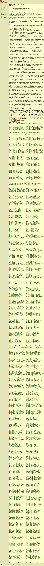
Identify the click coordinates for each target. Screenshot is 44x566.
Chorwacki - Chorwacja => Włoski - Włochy (33, 194)
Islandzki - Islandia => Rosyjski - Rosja (33, 327)
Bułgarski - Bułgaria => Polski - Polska (15, 176)
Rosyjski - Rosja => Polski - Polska (32, 422)
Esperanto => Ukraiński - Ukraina (15, 234)
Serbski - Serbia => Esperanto (31, 444)
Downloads (2, 8)
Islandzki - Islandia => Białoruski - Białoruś (33, 319)
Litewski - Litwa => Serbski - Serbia (15, 342)
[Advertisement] (4, 33)
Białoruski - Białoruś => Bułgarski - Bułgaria (33, 155)
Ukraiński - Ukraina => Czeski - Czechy (16, 498)
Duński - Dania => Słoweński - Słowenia (16, 220)
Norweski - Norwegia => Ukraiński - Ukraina (34, 384)
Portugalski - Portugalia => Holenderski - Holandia (17, 407)
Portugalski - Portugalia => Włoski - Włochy (33, 413)
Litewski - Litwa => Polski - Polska (15, 340)
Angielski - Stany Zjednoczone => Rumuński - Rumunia (35, 136)
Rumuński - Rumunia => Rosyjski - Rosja (16, 437)
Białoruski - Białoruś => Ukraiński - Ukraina (33, 166)
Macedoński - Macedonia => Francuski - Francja (34, 350)
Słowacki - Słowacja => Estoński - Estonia (33, 472)
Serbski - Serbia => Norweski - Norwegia (16, 449)
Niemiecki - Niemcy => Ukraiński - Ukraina (16, 371)
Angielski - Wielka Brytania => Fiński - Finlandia (34, 145)
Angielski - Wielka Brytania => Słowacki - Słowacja (17, 152)
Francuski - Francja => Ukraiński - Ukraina (33, 274)
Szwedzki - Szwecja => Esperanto (32, 458)
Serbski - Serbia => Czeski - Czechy (32, 443)
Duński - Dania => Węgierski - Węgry (15, 221)
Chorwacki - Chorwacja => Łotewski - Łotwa (34, 195)
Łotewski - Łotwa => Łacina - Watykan (33, 562)
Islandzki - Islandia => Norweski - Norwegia (16, 326)
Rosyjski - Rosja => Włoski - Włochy (15, 427)
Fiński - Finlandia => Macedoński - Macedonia (34, 256)
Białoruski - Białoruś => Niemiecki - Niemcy (33, 161)
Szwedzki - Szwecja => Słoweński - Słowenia (34, 466)
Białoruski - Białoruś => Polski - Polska (33, 162)
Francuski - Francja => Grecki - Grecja (33, 267)
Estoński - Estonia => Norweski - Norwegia (16, 244)
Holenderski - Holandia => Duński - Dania (16, 308)
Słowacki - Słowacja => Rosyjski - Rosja (16, 478)
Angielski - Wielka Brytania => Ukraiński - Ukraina (17, 153)
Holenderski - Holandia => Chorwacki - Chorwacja (17, 307)
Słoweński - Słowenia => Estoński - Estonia (16, 486)
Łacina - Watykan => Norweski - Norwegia (16, 544)
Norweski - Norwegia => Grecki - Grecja (16, 378)
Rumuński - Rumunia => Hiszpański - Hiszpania (34, 433)
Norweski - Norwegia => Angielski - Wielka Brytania (17, 374)
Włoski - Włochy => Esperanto (14, 526)
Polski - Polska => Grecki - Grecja (32, 391)
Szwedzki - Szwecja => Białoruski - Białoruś (16, 456)
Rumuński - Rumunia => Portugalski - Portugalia (34, 436)
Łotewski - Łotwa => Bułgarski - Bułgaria (16, 551)
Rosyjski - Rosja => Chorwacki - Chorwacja (16, 416)
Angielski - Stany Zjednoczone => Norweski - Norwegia (35, 134)
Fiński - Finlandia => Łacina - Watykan (33, 262)
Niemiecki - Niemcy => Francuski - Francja (16, 364)
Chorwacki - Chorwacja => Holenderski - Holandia (34, 187)
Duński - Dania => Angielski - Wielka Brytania (17, 210)
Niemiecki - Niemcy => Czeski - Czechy (33, 362)
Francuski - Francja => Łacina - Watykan (16, 276)
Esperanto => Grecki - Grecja (14, 227)
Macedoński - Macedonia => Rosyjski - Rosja (34, 355)
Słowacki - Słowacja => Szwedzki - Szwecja (33, 479)
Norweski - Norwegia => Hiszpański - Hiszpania (34, 378)
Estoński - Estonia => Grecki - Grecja (32, 240)
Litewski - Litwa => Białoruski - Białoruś (16, 333)
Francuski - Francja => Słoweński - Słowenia (16, 274)
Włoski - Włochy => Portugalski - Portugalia (33, 531)
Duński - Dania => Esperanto (31, 212)
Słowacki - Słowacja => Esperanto (15, 472)
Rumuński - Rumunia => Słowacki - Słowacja (34, 438)
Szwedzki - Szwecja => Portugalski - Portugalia (17, 464)
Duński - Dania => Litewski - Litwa (32, 215)
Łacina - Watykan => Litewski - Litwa (33, 542)
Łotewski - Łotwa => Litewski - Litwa (15, 556)
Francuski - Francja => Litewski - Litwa (33, 269)
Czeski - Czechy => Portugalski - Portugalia (33, 204)
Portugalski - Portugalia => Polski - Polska (16, 409)
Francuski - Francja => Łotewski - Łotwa (33, 276)
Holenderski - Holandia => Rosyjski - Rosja (16, 314)
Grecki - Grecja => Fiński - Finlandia (32, 280)
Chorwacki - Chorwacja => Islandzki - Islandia (16, 188)
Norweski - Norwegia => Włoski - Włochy (33, 385)
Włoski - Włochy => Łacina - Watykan (15, 535)
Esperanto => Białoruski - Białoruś (15, 224)
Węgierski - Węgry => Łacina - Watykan (33, 521)
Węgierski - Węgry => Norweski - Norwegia (16, 517)
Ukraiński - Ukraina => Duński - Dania (33, 498)
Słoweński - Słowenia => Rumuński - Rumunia (17, 492)
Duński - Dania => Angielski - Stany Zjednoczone (34, 209)
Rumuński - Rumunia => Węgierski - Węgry (16, 440)
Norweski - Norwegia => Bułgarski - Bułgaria (16, 375)
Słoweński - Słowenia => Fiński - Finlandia (33, 486)
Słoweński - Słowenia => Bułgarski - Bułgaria (34, 483)
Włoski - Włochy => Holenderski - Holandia (16, 528)
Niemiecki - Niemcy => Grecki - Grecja (33, 364)
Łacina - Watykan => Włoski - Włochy (33, 548)
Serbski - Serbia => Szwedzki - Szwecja (16, 452)
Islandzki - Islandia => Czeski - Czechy (15, 321)
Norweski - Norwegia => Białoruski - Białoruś (34, 374)
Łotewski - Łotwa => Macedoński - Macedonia (34, 556)
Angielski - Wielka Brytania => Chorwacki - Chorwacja (18, 143)
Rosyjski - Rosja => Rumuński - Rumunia (33, 423)
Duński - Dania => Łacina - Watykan (15, 222)
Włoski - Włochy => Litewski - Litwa (15, 529)
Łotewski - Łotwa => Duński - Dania (32, 552)
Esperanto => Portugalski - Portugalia (32, 231)
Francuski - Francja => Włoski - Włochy (33, 275)
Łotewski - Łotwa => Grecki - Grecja (15, 554)
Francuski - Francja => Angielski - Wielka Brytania (17, 264)
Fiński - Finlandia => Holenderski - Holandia (16, 255)
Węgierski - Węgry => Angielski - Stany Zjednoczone (17, 509)
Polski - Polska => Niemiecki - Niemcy (33, 394)
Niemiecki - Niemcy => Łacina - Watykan (33, 372)
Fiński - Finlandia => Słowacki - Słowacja (16, 260)
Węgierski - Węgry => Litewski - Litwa (33, 515)
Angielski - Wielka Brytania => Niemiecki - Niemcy (17, 148)
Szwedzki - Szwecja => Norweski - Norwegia (16, 463)
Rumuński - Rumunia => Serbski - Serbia (33, 437)
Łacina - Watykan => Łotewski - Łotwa (15, 549)
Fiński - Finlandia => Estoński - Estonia (15, 253)
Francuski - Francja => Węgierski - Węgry (16, 275)
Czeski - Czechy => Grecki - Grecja (15, 200)
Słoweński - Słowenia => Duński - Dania (16, 485)
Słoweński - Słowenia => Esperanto (32, 485)
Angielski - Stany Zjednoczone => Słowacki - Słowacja (18, 138)
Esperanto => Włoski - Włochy (14, 235)
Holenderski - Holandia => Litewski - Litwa (16, 311)
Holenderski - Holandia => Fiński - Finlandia (33, 309)
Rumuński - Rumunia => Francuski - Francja (33, 432)
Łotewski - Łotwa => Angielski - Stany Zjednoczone (35, 549)
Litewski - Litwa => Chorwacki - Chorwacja (16, 334)
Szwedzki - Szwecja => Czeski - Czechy (33, 457)
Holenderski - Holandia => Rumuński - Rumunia (34, 314)
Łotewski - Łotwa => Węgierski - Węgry (33, 561)
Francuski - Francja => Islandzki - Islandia (16, 269)
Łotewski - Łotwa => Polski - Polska (15, 558)
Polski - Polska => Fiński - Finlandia (32, 390)
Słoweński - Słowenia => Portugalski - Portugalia (17, 491)
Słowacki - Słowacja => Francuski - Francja (33, 473)
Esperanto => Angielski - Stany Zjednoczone (16, 223)
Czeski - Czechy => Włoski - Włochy (15, 208)
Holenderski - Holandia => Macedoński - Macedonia (34, 311)
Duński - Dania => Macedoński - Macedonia (16, 216)
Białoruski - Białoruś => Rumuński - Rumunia (16, 164)
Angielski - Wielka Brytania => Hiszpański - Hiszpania (35, 146)
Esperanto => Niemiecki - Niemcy (15, 230)
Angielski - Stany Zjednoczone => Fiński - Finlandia (17, 128)
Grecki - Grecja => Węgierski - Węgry (33, 288)
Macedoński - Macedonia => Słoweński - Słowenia (17, 357)
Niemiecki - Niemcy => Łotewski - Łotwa (16, 373)
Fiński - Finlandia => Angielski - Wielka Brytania (34, 250)
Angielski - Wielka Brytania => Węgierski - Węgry (34, 153)
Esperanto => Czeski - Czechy (31, 225)
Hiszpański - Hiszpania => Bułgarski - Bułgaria (17, 292)
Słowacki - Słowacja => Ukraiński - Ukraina (33, 480)
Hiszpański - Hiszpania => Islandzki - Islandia (16, 297)
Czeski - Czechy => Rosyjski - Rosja (15, 205)
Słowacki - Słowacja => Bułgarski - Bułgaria (16, 470)
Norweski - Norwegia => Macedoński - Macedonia (34, 380)
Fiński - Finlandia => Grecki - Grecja (15, 254)
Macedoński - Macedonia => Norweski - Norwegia (17, 354)
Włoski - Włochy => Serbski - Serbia (15, 533)
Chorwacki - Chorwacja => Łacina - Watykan (16, 195)
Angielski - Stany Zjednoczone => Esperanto (16, 127)
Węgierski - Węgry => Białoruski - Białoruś (16, 510)
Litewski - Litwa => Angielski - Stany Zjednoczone (17, 332)
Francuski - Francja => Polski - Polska (33, 271)
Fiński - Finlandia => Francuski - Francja (33, 253)
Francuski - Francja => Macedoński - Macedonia (17, 270)
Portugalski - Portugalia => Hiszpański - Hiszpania (34, 406)
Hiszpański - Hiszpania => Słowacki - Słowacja (34, 301)
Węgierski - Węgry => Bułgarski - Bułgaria (33, 510)
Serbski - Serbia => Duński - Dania (15, 444)
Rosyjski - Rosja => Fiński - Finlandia (32, 418)
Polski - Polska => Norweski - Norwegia (16, 395)
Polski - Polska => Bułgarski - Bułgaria (33, 388)
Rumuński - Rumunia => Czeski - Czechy (16, 430)
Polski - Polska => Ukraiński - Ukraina (15, 398)
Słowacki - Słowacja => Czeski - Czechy (16, 471)
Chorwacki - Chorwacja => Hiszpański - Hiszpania (17, 187)
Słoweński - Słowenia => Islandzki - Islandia (16, 488)
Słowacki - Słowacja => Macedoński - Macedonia (34, 475)
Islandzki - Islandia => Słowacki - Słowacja (33, 329)
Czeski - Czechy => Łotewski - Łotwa (15, 209)
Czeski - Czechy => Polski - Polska (15, 204)
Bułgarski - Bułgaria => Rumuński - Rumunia (34, 177)
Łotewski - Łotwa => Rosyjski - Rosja (15, 559)
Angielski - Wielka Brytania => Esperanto (33, 144)
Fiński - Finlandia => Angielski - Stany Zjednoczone (17, 250)
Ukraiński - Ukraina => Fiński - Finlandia (16, 500)
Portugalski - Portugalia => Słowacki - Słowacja (34, 411)
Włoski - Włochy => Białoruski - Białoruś (33, 523)
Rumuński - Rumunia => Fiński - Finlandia (16, 432)
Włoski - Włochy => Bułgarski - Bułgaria (16, 524)
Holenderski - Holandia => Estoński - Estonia (16, 309)
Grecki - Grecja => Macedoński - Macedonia (33, 283)
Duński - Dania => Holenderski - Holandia (33, 214)
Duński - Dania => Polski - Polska (32, 217)
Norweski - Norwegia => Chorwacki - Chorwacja (34, 375)
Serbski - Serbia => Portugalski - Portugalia (16, 450)
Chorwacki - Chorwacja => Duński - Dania (16, 185)
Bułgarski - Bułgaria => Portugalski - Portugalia (34, 176)
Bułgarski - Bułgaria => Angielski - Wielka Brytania (34, 168)
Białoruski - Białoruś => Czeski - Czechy (33, 156)
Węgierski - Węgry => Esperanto (32, 512)
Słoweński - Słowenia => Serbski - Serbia (33, 492)
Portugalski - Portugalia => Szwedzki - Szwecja (17, 411)
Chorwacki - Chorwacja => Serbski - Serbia (33, 192)
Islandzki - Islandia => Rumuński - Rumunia (16, 328)
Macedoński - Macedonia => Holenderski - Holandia (17, 352)
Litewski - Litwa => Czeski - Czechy (32, 334)
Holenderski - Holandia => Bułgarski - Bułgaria (34, 306)
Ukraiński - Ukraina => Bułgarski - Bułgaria (16, 497)
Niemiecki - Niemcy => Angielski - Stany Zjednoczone (18, 360)
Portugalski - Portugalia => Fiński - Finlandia (16, 405)
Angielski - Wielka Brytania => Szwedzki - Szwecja (34, 151)
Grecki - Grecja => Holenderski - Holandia (16, 282)
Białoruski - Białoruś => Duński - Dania (16, 157)
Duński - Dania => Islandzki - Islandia (15, 215)
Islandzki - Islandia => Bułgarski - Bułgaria (16, 320)
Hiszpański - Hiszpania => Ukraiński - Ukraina (34, 302)
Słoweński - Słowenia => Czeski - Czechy (33, 484)
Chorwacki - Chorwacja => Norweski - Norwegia (17, 190)
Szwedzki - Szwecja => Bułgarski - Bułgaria (33, 456)
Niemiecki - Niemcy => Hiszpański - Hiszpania (17, 365)
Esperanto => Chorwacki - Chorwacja (15, 225)
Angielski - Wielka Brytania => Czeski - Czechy (34, 143)
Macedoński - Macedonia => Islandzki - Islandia (34, 352)
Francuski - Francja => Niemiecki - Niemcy (33, 270)
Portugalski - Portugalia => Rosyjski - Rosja (33, 409)
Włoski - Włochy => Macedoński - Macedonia (34, 529)
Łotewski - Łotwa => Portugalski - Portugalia (33, 558)
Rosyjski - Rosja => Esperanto (31, 417)
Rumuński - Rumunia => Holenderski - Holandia (17, 434)
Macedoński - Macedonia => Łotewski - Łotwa (34, 359)
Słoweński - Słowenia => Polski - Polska (33, 490)
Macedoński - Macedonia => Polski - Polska (33, 354)
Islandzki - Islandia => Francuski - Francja (33, 323)
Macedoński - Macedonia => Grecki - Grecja (16, 351)
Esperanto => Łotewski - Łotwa (14, 236)
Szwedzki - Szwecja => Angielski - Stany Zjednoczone (18, 455)
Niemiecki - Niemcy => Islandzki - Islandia (16, 366)
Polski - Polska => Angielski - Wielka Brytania (34, 387)
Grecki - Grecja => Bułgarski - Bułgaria (33, 278)
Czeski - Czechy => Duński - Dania (32, 198)
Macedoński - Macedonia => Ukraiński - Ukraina (34, 357)
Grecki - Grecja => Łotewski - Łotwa (15, 290)
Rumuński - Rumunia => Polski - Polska (16, 436)
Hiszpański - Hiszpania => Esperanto (15, 294)
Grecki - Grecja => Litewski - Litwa (15, 283)
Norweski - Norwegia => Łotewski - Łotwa (33, 386)
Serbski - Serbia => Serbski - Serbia (32, 451)
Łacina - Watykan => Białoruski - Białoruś (16, 537)
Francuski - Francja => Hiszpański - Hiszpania (16, 268)
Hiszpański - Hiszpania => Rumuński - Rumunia (17, 300)
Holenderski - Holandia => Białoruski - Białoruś (17, 306)
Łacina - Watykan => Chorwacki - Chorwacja (16, 538)
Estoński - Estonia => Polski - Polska (32, 244)
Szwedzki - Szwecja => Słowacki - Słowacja (16, 466)
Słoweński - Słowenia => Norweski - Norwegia (17, 490)
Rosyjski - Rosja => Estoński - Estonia (15, 418)
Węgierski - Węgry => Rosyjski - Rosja (33, 518)
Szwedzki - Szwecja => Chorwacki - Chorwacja (17, 457)
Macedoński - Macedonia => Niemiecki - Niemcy (34, 353)
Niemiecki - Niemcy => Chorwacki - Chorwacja (17, 362)
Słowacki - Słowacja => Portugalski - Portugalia (34, 477)
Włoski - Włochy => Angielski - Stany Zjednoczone (34, 522)
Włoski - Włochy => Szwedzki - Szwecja (33, 533)
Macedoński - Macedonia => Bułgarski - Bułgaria (17, 348)
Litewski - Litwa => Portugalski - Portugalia (33, 340)
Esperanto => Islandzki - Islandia (32, 228)
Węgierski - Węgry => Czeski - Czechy (33, 511)
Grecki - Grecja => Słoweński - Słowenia (33, 287)
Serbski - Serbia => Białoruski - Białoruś (16, 442)
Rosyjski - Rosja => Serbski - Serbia (15, 424)
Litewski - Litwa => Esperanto (31, 335)
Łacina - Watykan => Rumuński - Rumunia (16, 546)
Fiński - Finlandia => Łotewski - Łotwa (15, 263)
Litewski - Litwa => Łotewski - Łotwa (15, 345)
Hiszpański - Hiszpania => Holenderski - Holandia (34, 296)
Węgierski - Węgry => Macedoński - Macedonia (17, 516)
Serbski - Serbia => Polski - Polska (32, 449)
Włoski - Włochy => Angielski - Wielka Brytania (17, 523)
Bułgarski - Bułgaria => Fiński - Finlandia (16, 172)
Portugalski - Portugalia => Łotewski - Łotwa (33, 414)
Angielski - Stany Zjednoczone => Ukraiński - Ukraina (18, 139)
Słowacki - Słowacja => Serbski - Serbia (16, 479)
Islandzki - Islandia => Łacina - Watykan (16, 331)
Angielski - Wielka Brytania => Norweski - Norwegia (35, 148)
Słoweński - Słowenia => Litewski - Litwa (33, 488)
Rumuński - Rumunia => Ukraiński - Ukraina (34, 439)
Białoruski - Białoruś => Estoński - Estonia (16, 158)
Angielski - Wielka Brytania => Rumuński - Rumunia (35, 150)
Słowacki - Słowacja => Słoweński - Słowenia (16, 480)
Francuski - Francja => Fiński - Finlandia (16, 267)
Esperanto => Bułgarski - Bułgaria (32, 224)
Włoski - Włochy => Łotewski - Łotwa (33, 535)
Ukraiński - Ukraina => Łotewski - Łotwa (33, 508)
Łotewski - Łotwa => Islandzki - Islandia (33, 555)
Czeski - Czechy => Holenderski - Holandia (16, 201)
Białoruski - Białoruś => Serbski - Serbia (33, 164)
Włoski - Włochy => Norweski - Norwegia (33, 530)
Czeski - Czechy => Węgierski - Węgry (33, 207)
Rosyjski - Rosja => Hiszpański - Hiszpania (16, 420)
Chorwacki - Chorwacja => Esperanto (32, 185)
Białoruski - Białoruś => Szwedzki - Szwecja (16, 165)
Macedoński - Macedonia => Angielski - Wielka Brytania (18, 347)
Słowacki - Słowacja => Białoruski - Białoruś (33, 469)
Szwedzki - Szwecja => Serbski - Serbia (33, 465)
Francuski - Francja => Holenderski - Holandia (34, 268)
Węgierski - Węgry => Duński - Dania (15, 512)
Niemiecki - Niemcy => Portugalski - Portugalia (34, 368)
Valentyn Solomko (10, 564)
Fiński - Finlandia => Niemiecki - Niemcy (16, 257)
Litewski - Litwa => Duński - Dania (15, 335)
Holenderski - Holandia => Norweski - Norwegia (34, 312)
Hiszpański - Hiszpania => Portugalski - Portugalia (17, 299)
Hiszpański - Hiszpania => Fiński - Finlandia (16, 295)
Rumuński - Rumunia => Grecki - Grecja (16, 433)
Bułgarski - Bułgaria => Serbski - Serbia (16, 178)
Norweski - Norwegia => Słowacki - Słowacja (34, 383)
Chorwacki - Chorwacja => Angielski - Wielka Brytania (18, 183)
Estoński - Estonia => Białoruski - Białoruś (33, 237)
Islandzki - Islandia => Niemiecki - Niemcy (33, 325)
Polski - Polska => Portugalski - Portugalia (33, 395)
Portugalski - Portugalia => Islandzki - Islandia (34, 407)
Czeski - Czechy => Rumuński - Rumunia (33, 205)
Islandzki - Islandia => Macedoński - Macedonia (17, 325)
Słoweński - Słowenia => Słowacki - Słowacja (34, 493)
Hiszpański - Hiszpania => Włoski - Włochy (33, 303)
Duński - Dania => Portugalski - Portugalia (16, 218)
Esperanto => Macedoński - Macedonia (33, 229)
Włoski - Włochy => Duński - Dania (32, 525)
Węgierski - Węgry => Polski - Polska (32, 517)
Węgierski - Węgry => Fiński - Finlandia (33, 513)
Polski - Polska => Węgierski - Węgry (32, 398)
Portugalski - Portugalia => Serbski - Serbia (33, 410)
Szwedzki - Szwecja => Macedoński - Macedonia (17, 462)
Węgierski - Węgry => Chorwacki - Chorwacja (16, 511)
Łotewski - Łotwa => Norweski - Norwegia (33, 557)
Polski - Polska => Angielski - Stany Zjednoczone (17, 387)
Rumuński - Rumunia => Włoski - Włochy (33, 440)
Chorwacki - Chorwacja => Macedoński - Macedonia (17, 189)
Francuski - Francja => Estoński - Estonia (33, 266)
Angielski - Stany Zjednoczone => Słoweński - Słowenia (35, 138)
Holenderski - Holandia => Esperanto (32, 308)
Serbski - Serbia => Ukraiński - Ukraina (33, 453)
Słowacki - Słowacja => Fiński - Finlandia (16, 473)
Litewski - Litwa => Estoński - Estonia (15, 336)
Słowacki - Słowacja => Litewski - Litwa (16, 475)
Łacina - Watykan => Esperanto (32, 539)
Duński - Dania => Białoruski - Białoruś (33, 210)
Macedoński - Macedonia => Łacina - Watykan (16, 359)
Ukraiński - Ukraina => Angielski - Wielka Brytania (17, 496)
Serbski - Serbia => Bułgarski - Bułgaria (33, 442)
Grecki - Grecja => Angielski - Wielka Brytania (34, 277)
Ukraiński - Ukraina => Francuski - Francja (33, 500)
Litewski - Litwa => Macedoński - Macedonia (34, 338)
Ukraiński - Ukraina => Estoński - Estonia (33, 499)
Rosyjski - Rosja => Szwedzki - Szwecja (33, 424)
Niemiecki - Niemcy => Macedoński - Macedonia (17, 367)
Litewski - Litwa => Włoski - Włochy (15, 344)
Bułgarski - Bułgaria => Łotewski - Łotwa (16, 181)
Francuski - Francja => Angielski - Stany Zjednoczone (35, 263)
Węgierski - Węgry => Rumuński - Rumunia (16, 519)
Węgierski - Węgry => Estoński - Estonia (16, 513)
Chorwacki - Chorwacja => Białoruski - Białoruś (34, 183)
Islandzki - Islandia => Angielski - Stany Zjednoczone (35, 318)
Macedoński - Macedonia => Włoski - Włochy (34, 358)
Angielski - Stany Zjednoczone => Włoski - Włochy (17, 140)
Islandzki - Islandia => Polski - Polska (32, 326)
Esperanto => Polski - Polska (14, 231)
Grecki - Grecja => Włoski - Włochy (15, 289)
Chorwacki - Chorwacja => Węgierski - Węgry (16, 194)
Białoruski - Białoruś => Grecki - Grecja (33, 159)
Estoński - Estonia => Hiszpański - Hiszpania (16, 241)
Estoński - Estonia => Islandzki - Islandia (16, 242)
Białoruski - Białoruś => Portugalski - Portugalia (17, 163)
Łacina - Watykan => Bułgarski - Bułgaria (33, 537)
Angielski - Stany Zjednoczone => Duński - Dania (34, 126)
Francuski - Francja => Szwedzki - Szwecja (16, 273)
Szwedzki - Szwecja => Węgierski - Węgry (33, 467)
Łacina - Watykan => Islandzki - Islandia (16, 542)
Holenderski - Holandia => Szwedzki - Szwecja (34, 315)
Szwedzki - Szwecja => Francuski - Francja (16, 460)
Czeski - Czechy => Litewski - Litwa (15, 202)
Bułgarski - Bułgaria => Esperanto (15, 171)
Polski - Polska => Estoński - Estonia (15, 390)
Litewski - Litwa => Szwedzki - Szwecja (33, 342)
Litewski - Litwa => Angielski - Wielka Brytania (34, 332)
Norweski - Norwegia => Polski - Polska (33, 381)
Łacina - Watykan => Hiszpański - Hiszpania (16, 541)
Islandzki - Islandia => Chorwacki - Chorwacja (34, 320)
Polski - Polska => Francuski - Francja (15, 391)
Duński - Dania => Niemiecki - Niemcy (33, 216)
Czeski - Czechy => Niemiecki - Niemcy (16, 203)
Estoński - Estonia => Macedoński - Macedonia (17, 243)
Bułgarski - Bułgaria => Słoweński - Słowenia (34, 179)
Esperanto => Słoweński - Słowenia (32, 233)
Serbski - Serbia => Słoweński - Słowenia (16, 453)
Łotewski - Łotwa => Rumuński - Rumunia (33, 559)
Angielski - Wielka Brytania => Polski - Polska (16, 149)
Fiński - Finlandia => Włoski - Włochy (15, 262)
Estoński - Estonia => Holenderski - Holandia (34, 241)
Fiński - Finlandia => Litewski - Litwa (15, 256)
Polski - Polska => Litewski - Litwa (32, 393)
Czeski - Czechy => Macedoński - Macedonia (34, 202)
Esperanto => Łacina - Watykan (32, 235)
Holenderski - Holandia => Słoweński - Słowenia (34, 316)
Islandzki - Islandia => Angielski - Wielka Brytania (17, 319)
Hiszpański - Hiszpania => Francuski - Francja (34, 295)
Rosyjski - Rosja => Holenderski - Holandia (33, 420)
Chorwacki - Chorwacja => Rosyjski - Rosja (33, 191)
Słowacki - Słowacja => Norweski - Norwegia (34, 476)
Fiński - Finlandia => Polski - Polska (15, 258)
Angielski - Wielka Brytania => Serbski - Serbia (17, 151)
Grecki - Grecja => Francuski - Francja (15, 281)
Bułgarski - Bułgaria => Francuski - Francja (33, 172)
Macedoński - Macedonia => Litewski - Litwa (16, 353)
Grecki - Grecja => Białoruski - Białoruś (16, 278)
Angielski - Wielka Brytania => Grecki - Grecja (17, 146)
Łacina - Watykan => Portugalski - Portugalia (16, 545)
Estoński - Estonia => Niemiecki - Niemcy (33, 243)
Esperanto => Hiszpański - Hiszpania (32, 227)
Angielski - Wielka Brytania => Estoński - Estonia (17, 145)
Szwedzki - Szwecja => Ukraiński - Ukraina (16, 467)
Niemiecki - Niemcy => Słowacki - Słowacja (16, 370)
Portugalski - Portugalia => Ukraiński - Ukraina (34, 412)
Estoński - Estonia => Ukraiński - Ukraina (33, 247)
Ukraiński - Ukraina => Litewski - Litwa (16, 502)
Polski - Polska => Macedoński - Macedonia (16, 394)
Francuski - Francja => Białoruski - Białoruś (33, 264)
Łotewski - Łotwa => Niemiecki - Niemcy (16, 557)
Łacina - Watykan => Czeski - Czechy (33, 538)
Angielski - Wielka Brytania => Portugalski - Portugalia (35, 149)
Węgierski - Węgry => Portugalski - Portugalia (16, 518)
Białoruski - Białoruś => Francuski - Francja (16, 159)
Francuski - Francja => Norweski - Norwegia (16, 271)
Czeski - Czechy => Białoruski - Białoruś (16, 197)
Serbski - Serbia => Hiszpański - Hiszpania (16, 447)
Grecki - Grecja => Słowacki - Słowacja (16, 287)
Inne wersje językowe (4, 7)
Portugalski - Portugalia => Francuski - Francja (34, 405)
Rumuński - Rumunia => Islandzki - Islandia (33, 434)
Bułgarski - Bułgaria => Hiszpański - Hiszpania (34, 173)
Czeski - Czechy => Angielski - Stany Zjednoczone (17, 196)
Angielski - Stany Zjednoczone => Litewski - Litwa (17, 132)
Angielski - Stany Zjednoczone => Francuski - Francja (35, 128)
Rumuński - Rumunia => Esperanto (15, 431)
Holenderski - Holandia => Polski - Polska (16, 313)
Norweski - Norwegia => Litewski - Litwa (16, 380)
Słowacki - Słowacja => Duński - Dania (33, 471)
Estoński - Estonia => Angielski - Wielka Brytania (17, 237)
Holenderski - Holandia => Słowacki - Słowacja (17, 316)
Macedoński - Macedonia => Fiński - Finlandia (16, 350)
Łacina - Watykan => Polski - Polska (32, 544)
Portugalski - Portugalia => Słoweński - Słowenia (17, 412)
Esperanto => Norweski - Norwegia (32, 230)
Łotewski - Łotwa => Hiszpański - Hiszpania (33, 554)
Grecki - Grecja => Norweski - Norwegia (33, 284)
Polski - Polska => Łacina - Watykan (32, 399)
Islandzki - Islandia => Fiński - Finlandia (16, 323)
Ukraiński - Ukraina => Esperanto (15, 499)
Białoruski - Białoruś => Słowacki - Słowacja (33, 165)
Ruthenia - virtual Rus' (4, 14)
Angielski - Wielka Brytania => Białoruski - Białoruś (17, 142)
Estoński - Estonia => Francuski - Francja (16, 240)
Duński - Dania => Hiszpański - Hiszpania (16, 214)
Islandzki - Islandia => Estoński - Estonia (33, 322)
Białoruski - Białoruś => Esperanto (32, 157)
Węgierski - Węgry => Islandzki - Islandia (16, 515)
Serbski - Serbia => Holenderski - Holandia (33, 447)
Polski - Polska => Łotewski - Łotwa (15, 400)
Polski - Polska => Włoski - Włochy (15, 399)
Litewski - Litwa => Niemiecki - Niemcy (16, 339)
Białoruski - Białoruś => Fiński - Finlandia (33, 158)
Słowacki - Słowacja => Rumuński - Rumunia (34, 478)
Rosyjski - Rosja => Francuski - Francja (15, 419)
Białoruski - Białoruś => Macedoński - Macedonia (17, 161)
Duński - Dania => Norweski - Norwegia (16, 217)
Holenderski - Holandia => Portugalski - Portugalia (34, 313)
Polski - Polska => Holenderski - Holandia (33, 392)
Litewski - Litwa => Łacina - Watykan (33, 344)
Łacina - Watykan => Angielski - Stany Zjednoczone (17, 536)
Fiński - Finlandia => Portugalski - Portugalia (33, 258)
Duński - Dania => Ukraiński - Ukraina (33, 220)
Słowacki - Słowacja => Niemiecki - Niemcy (16, 476)
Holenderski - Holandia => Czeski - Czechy (33, 307)
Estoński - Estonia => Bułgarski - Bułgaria (16, 238)
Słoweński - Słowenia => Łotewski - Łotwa (16, 495)
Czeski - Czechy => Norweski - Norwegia (33, 203)
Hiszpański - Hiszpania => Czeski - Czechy (16, 293)
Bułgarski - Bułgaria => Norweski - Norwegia (34, 175)
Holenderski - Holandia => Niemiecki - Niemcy (17, 312)
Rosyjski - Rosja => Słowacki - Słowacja (16, 425)
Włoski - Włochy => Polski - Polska (15, 531)
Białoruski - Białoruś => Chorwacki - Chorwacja (17, 156)
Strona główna (3, 6)
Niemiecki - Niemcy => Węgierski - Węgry (33, 371)
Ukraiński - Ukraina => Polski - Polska (15, 504)
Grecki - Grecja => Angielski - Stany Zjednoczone (17, 277)
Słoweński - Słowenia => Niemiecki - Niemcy (34, 489)
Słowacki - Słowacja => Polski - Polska (15, 477)
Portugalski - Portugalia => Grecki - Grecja (16, 406)
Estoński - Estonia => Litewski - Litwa (33, 242)
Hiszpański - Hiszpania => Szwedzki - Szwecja (17, 301)
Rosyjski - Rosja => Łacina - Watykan (33, 427)
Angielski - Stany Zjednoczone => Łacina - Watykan (34, 140)
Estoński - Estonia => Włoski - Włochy (33, 248)
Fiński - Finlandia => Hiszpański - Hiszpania (33, 254)
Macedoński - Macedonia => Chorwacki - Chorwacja (35, 348)
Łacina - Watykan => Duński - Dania (15, 539)
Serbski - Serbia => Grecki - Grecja (32, 446)
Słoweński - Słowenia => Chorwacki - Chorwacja (17, 484)
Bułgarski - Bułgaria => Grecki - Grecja (15, 173)
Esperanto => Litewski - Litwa (14, 229)
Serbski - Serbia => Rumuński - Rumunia (16, 451)
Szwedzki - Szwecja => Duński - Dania (15, 458)
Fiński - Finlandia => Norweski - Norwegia (33, 257)
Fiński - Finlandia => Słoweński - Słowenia (33, 260)
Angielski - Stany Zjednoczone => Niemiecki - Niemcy (18, 134)
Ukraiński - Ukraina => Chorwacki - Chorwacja (34, 497)
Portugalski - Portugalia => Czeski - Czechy (16, 403)
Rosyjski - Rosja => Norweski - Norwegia (16, 422)
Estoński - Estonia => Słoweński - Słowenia (16, 247)
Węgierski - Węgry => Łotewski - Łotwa (16, 522)
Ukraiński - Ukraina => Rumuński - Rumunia (34, 505)
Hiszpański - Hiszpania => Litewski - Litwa (33, 297)
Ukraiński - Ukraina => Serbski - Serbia (15, 506)
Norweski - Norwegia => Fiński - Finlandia (16, 377)
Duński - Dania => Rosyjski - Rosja (32, 218)
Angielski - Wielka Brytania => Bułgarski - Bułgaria (34, 142)
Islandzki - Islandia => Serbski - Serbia (33, 328)
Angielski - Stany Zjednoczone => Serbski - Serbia (17, 137)
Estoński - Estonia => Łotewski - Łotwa (33, 249)
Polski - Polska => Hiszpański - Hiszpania (16, 392)
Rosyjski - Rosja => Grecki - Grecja (32, 419)
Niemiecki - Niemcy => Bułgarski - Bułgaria (33, 361)
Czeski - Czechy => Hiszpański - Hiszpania (33, 200)
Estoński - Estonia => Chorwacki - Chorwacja (34, 238)
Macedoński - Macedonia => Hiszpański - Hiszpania (34, 351)
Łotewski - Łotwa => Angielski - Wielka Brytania (17, 550)
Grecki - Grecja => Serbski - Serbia (15, 286)
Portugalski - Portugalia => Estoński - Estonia (34, 404)
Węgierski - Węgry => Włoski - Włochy (16, 521)
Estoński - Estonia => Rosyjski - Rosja (33, 245)
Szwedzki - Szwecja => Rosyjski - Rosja (33, 464)
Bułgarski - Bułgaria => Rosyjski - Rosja (16, 177)
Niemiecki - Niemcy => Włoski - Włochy (16, 372)
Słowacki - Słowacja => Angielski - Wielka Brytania (17, 469)
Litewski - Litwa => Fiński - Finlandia (33, 336)
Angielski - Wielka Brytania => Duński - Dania (17, 144)
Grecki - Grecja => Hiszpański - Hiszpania (33, 281)
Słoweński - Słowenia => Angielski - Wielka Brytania (35, 482)
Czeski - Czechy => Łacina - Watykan (33, 208)
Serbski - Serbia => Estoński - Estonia (15, 445)
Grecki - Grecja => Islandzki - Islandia (33, 282)
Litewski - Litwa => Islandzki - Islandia (15, 338)
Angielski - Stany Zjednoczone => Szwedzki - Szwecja (35, 137)
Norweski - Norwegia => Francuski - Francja (33, 377)
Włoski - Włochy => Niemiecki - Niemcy (16, 530)
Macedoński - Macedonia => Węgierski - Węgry (17, 358)
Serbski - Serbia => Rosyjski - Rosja (32, 450)
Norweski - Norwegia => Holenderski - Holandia (17, 379)
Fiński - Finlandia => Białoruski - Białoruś (16, 251)
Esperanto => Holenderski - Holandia (15, 228)
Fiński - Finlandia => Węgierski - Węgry (33, 261)
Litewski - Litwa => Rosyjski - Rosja (15, 341)
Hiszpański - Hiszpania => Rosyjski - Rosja (33, 299)
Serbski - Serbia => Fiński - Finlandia (32, 445)
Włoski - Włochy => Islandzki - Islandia (33, 528)
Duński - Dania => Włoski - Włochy (32, 221)
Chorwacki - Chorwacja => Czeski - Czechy (33, 184)
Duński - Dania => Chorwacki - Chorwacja (33, 211)
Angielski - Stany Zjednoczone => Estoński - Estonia (35, 127)
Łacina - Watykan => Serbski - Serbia (32, 546)
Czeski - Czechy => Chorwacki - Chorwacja (16, 198)
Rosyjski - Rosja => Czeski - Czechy (32, 416)
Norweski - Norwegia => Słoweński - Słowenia (17, 384)
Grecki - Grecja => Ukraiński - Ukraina (15, 288)
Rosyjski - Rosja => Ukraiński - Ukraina (16, 426)
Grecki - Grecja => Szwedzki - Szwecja (33, 286)
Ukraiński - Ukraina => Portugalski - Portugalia (34, 504)
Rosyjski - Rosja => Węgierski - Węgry (33, 426)
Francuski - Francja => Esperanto (15, 266)
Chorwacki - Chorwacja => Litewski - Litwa (33, 188)
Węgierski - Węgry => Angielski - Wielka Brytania (34, 509)
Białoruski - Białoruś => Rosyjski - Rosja (33, 163)
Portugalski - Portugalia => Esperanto (15, 404)
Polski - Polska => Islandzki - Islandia (15, 393)
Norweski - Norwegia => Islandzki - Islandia (33, 379)
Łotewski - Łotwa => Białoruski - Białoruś (33, 550)
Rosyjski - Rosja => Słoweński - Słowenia (33, 425)
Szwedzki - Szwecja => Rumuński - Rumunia (16, 465)
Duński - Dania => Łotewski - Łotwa (32, 222)
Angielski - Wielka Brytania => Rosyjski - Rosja (17, 150)
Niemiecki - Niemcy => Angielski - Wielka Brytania (34, 360)
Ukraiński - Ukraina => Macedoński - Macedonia (34, 502)
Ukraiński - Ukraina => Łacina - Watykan (16, 508)
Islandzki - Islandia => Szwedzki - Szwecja (16, 329)
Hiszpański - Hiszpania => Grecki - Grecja (16, 296)
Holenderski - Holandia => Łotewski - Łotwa (16, 318)
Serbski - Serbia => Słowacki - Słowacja (33, 452)
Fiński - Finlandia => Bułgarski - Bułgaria (33, 251)
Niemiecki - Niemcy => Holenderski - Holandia (34, 365)
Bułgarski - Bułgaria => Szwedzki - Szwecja (33, 178)
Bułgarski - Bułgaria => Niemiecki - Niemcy (16, 175)
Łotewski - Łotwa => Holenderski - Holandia (16, 555)
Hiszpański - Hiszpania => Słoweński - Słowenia (17, 302)
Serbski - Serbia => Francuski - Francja (15, 446)
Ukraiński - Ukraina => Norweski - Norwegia (34, 503)
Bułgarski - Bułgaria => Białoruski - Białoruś (16, 169)
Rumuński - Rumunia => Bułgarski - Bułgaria (16, 429)
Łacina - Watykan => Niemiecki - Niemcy (33, 543)
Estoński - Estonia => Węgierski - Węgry (16, 248)
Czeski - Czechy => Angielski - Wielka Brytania (34, 196)
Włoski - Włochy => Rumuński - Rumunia (33, 532)
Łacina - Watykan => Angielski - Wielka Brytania (34, 536)
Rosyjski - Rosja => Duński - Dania (15, 417)
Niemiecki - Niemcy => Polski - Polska (15, 368)
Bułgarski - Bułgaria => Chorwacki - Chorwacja (34, 169)
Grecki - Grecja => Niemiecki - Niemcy (15, 284)
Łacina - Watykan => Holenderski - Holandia (33, 541)
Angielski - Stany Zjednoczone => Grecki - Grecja (17, 129)
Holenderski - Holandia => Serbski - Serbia (16, 315)
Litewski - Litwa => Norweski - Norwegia (33, 339)
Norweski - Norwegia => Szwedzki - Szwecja (16, 383)
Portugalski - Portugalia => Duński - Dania (33, 403)
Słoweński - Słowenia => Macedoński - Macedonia (17, 489)
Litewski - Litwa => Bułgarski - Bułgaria (33, 333)
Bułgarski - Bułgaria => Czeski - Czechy (16, 170)
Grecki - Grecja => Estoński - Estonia (15, 280)
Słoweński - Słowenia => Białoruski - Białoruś (16, 483)
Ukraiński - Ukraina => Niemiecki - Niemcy (16, 503)
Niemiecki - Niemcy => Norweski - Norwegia (34, 367)
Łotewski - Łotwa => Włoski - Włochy (15, 562)
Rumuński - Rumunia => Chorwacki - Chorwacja (34, 429)
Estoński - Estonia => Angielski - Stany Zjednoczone (35, 236)
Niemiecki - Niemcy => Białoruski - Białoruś (16, 361)
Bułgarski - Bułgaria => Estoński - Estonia (33, 171)
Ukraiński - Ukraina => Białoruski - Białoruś (33, 496)
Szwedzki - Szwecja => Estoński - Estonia (16, 459)
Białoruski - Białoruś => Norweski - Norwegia (16, 162)
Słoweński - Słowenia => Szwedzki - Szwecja (16, 493)
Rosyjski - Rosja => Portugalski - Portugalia (16, 423)
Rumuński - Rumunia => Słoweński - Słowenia (17, 439)
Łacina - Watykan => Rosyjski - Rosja (33, 545)
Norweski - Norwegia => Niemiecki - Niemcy (16, 381)
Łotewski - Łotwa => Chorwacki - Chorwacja (34, 551)
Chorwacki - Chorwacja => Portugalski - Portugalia (17, 191)
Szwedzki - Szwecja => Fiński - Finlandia (33, 459)
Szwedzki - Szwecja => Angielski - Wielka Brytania (34, 455)
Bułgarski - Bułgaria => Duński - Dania (33, 170)
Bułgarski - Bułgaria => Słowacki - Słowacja (16, 179)
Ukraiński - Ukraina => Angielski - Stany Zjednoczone (35, 495)
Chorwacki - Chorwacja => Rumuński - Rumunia (17, 192)
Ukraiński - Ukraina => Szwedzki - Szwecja (33, 506)
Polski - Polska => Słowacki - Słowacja (15, 397)
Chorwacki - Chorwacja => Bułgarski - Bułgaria (17, 184)
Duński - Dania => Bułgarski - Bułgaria (15, 211)
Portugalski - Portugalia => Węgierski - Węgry (16, 413)
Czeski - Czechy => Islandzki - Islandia (33, 201)
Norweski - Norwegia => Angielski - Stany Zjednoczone (35, 373)
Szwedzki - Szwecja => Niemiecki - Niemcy (33, 462)
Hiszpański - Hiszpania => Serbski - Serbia (33, 300)
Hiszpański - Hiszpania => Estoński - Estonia (33, 294)
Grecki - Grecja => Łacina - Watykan (32, 289)
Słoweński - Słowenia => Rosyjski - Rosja (33, 491)
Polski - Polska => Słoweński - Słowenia (33, 397)
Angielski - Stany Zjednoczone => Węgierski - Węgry (35, 139)
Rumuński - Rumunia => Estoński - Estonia (33, 431)
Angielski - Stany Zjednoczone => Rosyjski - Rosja (17, 136)
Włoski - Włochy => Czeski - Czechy (15, 525)
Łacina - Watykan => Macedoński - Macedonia (16, 543)
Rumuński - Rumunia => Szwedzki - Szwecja (16, 438)
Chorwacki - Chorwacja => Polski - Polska (33, 190)
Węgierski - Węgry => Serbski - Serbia (33, 519)
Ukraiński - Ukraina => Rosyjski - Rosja (16, 505)
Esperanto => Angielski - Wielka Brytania (33, 223)
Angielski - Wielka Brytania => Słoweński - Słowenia (35, 152)
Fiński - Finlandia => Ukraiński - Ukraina (16, 261)
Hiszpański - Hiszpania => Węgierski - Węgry (16, 303)
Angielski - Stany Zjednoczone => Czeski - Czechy (17, 126)
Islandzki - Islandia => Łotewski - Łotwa (33, 331)
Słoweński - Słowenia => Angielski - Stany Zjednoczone (18, 482)
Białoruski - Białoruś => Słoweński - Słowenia (16, 166)
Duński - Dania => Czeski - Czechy (15, 212)
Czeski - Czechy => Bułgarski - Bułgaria (33, 197)
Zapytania (2, 9)
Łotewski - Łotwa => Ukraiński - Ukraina (16, 561)
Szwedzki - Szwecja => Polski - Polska (33, 463)
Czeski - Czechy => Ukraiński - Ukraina (16, 207)
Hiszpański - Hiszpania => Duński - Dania (33, 293)
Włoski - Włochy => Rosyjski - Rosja (15, 532)
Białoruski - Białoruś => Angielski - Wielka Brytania (17, 155)
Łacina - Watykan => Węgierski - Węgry (16, 548)
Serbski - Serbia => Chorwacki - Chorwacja (16, 443)
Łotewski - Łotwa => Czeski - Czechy (15, 552)
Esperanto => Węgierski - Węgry (32, 234)
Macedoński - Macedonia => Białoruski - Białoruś (34, 347)
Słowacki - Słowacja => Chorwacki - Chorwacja (34, 470)
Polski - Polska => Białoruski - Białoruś (15, 388)
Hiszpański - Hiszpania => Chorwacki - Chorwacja (34, 292)
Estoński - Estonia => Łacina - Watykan (15, 249)
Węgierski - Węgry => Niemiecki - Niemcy (33, 516)
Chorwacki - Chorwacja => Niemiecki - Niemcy (34, 189)
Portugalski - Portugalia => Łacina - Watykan (16, 414)
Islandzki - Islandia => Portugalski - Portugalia (16, 327)
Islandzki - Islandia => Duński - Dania (33, 321)
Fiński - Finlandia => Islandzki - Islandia (33, 255)
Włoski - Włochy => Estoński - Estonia (33, 526)
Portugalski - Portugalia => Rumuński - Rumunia (17, 410)
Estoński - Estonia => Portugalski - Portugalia (16, 245)
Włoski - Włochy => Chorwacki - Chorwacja (33, 524)
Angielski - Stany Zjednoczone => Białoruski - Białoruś (35, 123)
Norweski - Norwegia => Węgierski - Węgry (16, 385)
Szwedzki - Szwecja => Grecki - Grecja (33, 460)
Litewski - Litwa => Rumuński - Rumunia (33, 341)
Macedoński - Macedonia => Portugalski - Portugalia (17, 355)
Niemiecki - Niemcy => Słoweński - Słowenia (34, 370)
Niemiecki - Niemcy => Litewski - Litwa (33, 366)
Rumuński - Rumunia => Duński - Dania (33, 430)
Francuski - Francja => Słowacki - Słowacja (33, 273)
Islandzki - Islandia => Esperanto (15, 322)
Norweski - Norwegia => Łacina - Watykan (16, 386)
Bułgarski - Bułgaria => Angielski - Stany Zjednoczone (18, 168)
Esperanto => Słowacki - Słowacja (15, 233)
